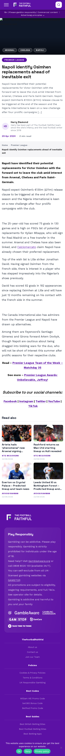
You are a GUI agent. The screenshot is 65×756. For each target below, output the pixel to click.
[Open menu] (6, 5)
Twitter (40, 401)
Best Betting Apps (33, 734)
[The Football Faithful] (22, 5)
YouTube (54, 401)
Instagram (26, 401)
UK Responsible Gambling (32, 682)
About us (32, 647)
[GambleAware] (27, 613)
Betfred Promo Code (32, 708)
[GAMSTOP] (17, 619)
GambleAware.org (39, 561)
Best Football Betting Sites (32, 729)
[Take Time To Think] (20, 626)
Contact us (32, 652)
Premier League (14, 60)
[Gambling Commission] (48, 613)
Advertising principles (31, 15)
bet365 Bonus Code (33, 703)
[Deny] (61, 747)
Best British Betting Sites (32, 724)
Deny (27, 751)
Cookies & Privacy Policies (32, 673)
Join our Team (32, 657)
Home (5, 145)
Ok (19, 751)
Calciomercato (26, 247)
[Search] (59, 5)
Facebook (10, 401)
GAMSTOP (14, 580)
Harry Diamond (19, 122)
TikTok (33, 406)
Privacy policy (42, 751)
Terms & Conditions (32, 677)
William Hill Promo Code (32, 698)
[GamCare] (36, 619)
